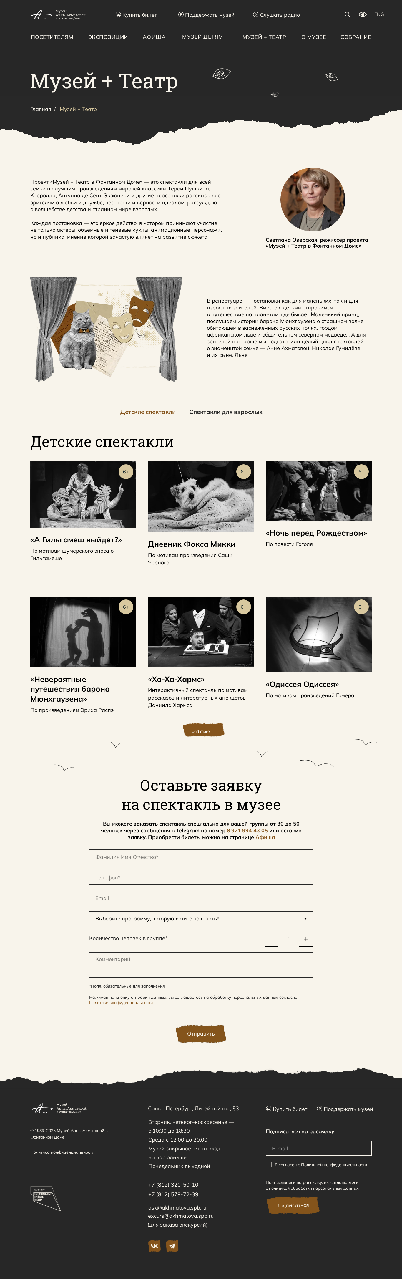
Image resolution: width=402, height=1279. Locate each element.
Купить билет (136, 14)
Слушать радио (276, 14)
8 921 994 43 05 (247, 830)
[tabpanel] (201, 446)
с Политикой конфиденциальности (332, 1164)
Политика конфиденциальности (62, 1152)
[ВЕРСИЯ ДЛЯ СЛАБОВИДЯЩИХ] (363, 15)
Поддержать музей (206, 14)
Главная (40, 109)
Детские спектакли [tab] (148, 411)
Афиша (265, 837)
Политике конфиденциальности (121, 1002)
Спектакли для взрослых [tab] (226, 411)
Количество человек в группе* (128, 938)
